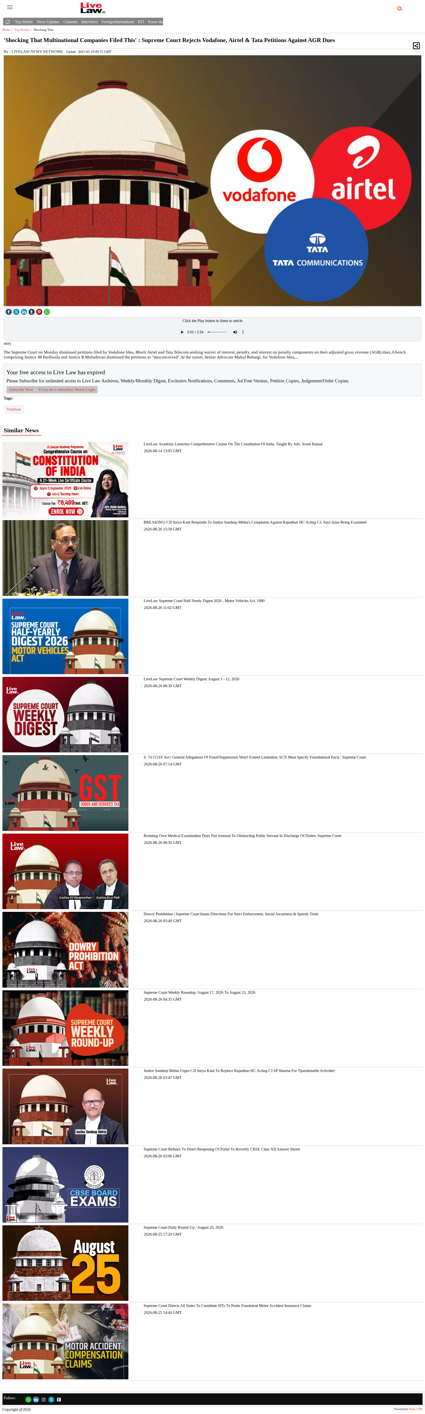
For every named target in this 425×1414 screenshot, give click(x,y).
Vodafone (14, 409)
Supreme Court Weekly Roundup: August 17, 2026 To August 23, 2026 (199, 992)
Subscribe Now (21, 390)
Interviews (89, 22)
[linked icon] (24, 310)
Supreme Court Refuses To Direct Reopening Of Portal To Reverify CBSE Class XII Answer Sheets (222, 1149)
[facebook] (9, 310)
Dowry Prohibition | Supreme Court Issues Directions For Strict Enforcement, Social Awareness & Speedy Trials (231, 914)
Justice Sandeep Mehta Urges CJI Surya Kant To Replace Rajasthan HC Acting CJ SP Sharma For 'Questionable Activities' (239, 1071)
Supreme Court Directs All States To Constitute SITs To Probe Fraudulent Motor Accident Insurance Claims (227, 1306)
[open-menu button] (9, 7)
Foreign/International (118, 22)
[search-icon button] (399, 9)
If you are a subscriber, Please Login (67, 390)
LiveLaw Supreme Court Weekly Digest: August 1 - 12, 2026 (191, 679)
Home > (8, 29)
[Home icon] (8, 20)
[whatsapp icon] (47, 310)
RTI (141, 22)
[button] (416, 45)
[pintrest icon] (39, 310)
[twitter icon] (17, 310)
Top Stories (24, 22)
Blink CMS (416, 1409)
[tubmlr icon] (32, 310)
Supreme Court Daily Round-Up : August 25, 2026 (183, 1227)
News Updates (48, 22)
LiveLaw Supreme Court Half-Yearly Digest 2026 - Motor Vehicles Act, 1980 (204, 601)
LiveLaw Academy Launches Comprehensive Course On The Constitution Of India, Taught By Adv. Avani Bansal (233, 444)
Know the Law (160, 22)
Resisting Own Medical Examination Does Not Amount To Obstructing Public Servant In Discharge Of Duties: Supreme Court (242, 836)
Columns (70, 22)
